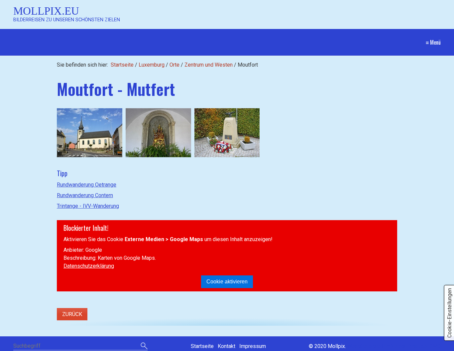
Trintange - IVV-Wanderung (88, 206)
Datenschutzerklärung (88, 266)
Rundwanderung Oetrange (86, 184)
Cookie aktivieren (227, 281)
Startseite (122, 65)
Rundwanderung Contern (85, 195)
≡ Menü (433, 42)
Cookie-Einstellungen (449, 313)
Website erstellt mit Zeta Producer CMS (394, 346)
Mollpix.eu (46, 11)
